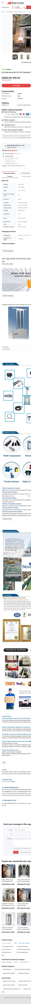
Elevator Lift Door (22, 985)
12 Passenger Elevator (7, 946)
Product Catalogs (25, 943)
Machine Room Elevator (9, 973)
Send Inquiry (16, 85)
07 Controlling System (22, 952)
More (3, 992)
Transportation (9, 11)
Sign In (4, 165)
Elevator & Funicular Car (20, 11)
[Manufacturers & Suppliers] (15, 2)
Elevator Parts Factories (9, 981)
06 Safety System (6, 952)
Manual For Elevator (24, 973)
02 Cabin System (6, 949)
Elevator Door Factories (9, 985)
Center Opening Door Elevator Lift (11, 989)
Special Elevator (7, 969)
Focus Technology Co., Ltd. (21, 997)
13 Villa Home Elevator (22, 946)
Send (16, 852)
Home (3, 11)
